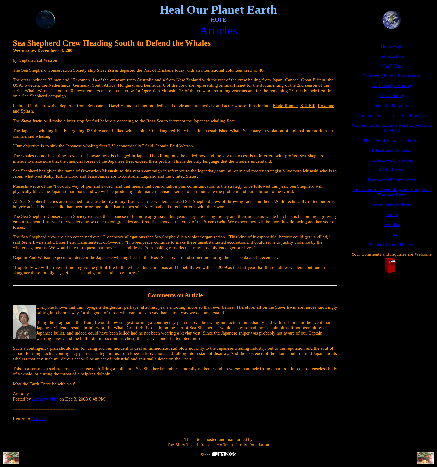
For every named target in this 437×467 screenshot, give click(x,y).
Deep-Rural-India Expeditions (391, 140)
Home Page (391, 46)
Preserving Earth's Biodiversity (391, 75)
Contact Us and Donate (391, 244)
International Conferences (391, 179)
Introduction (391, 56)
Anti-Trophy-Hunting (391, 85)
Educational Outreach (391, 150)
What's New (391, 66)
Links (391, 234)
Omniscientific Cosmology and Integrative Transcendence (392, 192)
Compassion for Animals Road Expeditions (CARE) (391, 128)
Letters (391, 214)
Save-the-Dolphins (392, 105)
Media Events (391, 169)
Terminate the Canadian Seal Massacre (391, 115)
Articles (38, 418)
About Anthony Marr (391, 204)
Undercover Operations (391, 160)
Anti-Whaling (391, 95)
